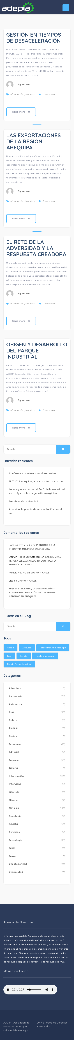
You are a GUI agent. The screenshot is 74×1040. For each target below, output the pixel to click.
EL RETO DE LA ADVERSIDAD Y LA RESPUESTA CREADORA (36, 248)
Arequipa (26, 647)
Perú (9, 656)
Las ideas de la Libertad (23, 501)
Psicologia (15, 816)
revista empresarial (45, 656)
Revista (23, 656)
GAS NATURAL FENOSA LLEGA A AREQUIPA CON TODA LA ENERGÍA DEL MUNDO (35, 560)
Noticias (30, 94)
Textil (12, 847)
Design (13, 736)
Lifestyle (14, 791)
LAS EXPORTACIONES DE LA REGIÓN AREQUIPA (33, 141)
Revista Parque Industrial (19, 664)
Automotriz (15, 704)
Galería (13, 767)
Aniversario (15, 696)
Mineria (13, 800)
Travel (12, 856)
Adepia (10, 647)
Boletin (13, 720)
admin (26, 84)
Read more (19, 111)
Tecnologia (15, 840)
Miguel (13, 588)
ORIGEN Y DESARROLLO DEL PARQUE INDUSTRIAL (36, 350)
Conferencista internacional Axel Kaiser (32, 473)
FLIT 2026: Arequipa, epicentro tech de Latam (36, 481)
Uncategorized (18, 863)
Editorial (14, 751)
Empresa (14, 760)
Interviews (15, 783)
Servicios (14, 831)
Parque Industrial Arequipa (53, 647)
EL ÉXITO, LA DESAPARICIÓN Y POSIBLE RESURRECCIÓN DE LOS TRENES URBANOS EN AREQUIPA (32, 592)
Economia (15, 744)
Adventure (15, 688)
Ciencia (13, 727)
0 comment (49, 94)
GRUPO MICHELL (40, 572)
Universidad (16, 871)
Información (17, 94)
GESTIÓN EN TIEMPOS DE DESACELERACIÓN (33, 37)
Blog (12, 711)
